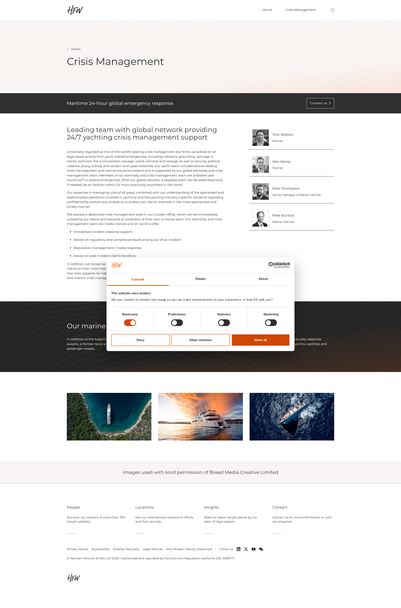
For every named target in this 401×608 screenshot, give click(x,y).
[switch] (177, 322)
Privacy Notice (77, 549)
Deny (140, 340)
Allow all (260, 340)
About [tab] (263, 279)
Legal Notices (153, 549)
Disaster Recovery (126, 549)
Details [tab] (200, 279)
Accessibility (100, 549)
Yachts (76, 49)
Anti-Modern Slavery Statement (189, 549)
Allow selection (200, 340)
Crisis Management (301, 10)
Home (267, 10)
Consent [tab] (138, 279)
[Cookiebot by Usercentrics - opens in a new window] (271, 265)
